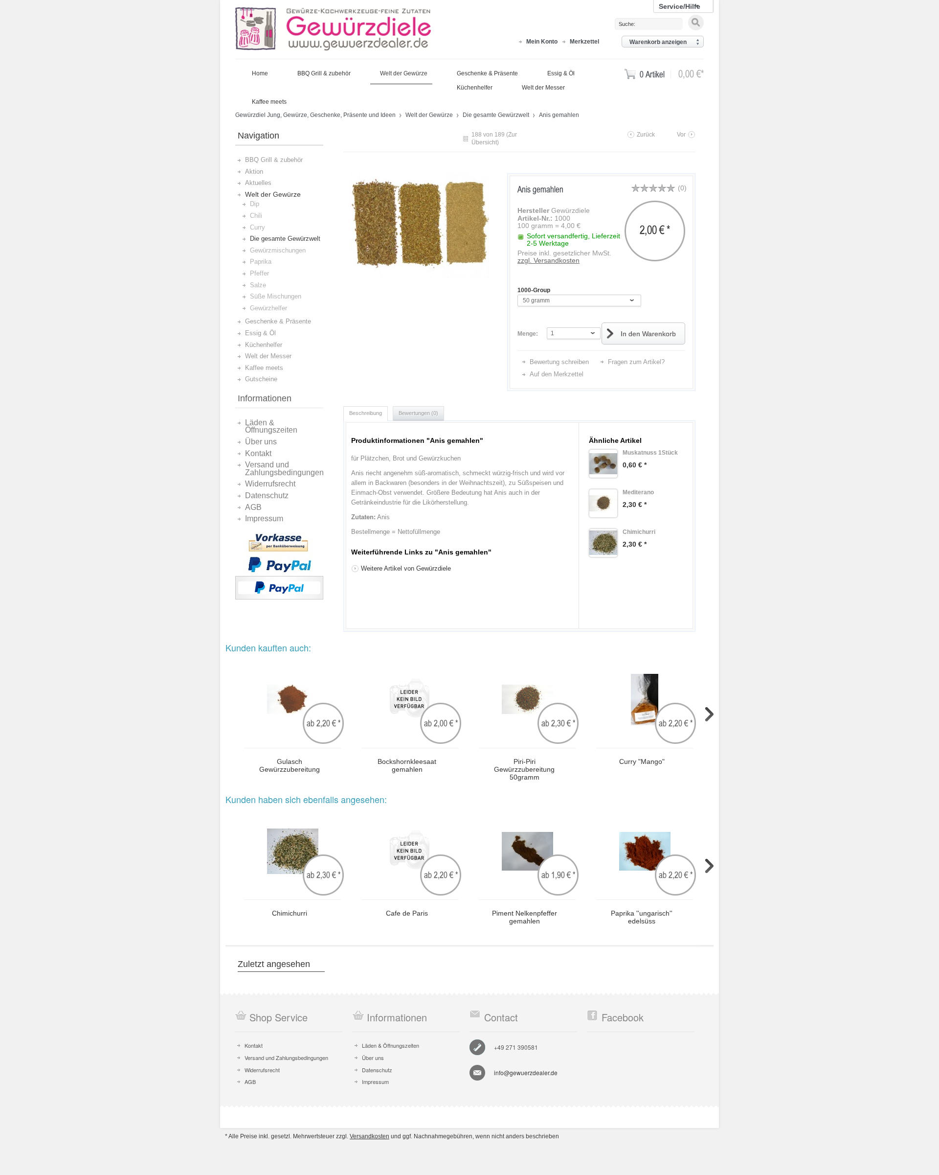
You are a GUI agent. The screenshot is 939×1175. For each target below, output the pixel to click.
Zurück (646, 134)
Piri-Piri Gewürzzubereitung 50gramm (524, 769)
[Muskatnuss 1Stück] (603, 463)
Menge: (527, 333)
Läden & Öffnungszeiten (271, 426)
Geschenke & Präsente (278, 321)
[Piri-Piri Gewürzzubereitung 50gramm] (527, 699)
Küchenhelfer (263, 344)
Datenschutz (267, 496)
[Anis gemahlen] (419, 225)
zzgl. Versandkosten (548, 260)
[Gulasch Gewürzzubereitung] (292, 699)
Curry (257, 227)
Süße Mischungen (275, 296)
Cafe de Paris (407, 913)
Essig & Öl (260, 333)
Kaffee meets (264, 367)
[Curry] (644, 699)
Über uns (261, 442)
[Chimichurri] (603, 543)
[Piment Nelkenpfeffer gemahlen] (527, 851)
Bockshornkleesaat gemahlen (407, 765)
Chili (256, 215)
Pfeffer (259, 273)
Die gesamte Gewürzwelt (497, 115)
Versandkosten (369, 1136)
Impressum (264, 519)
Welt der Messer (268, 356)
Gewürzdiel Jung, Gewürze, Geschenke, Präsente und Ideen (333, 29)
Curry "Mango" (642, 761)
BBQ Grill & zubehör (274, 159)
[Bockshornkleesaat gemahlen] (409, 699)
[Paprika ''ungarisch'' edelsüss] (644, 851)
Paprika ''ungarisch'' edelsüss (641, 917)
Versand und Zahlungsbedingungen (284, 468)
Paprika (260, 261)
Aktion (254, 171)
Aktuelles (258, 182)
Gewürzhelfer (268, 308)
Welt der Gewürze (429, 115)
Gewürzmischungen (278, 250)
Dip (254, 203)
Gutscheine (261, 379)
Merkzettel (584, 41)
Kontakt (258, 454)
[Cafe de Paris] (409, 851)
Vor (681, 134)
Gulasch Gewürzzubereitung (289, 765)
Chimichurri (289, 913)
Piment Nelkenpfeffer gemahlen (524, 917)
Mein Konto (542, 41)
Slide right (709, 714)
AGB (253, 507)
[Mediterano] (603, 503)
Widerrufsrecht (270, 484)
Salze (258, 285)
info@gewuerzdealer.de (526, 1072)
